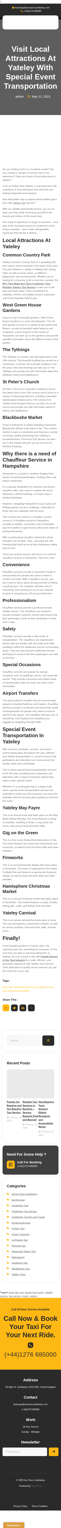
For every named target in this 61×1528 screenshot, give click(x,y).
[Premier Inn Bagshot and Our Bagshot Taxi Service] (15, 1083)
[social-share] (6, 1007)
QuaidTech (36, 1486)
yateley (33, 1296)
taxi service (15, 1296)
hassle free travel (34, 1292)
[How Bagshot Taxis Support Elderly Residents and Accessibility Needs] (46, 1083)
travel (25, 1296)
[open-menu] (53, 22)
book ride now (16, 1292)
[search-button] (48, 1040)
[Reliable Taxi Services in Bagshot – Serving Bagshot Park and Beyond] (30, 1083)
